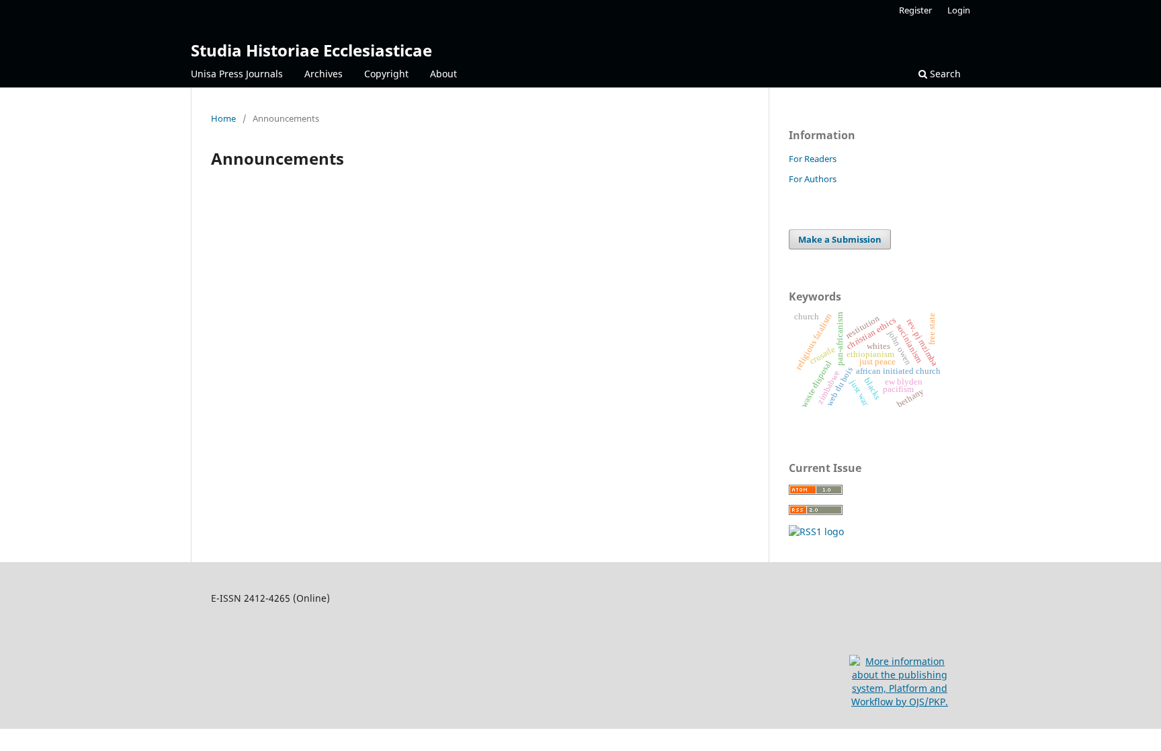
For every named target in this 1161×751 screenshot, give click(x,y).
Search (944, 73)
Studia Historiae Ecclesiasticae (311, 50)
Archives (323, 73)
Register (915, 10)
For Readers (812, 159)
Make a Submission (840, 239)
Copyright (386, 73)
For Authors (812, 179)
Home (223, 118)
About (443, 73)
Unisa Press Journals (237, 73)
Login (958, 10)
